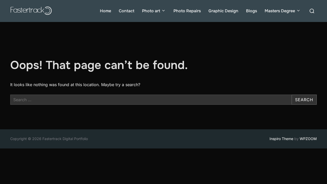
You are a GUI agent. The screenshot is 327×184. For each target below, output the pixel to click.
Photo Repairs (187, 11)
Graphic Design (223, 11)
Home (105, 11)
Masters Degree (280, 11)
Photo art (151, 11)
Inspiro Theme (281, 138)
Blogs (251, 11)
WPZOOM (308, 138)
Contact (126, 11)
